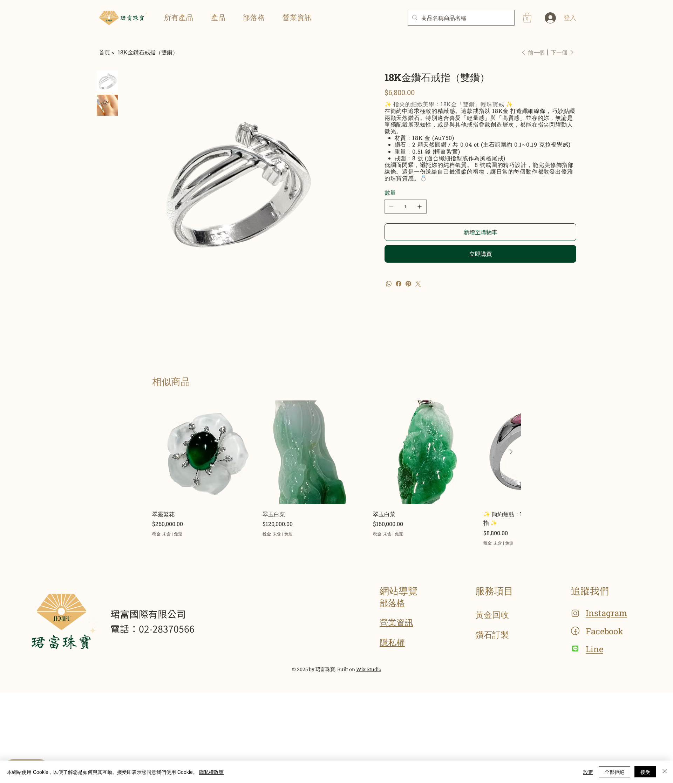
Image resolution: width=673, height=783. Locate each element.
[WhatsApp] (389, 283)
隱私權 (392, 642)
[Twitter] (418, 283)
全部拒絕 (614, 771)
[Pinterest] (408, 283)
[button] (218, 17)
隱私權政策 (211, 771)
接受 (645, 771)
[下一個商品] (511, 451)
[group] (336, 473)
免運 (178, 533)
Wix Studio (368, 669)
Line (594, 649)
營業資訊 (396, 622)
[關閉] (664, 771)
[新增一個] (420, 207)
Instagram (606, 613)
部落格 (392, 602)
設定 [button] (588, 771)
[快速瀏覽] (204, 452)
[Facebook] (398, 283)
